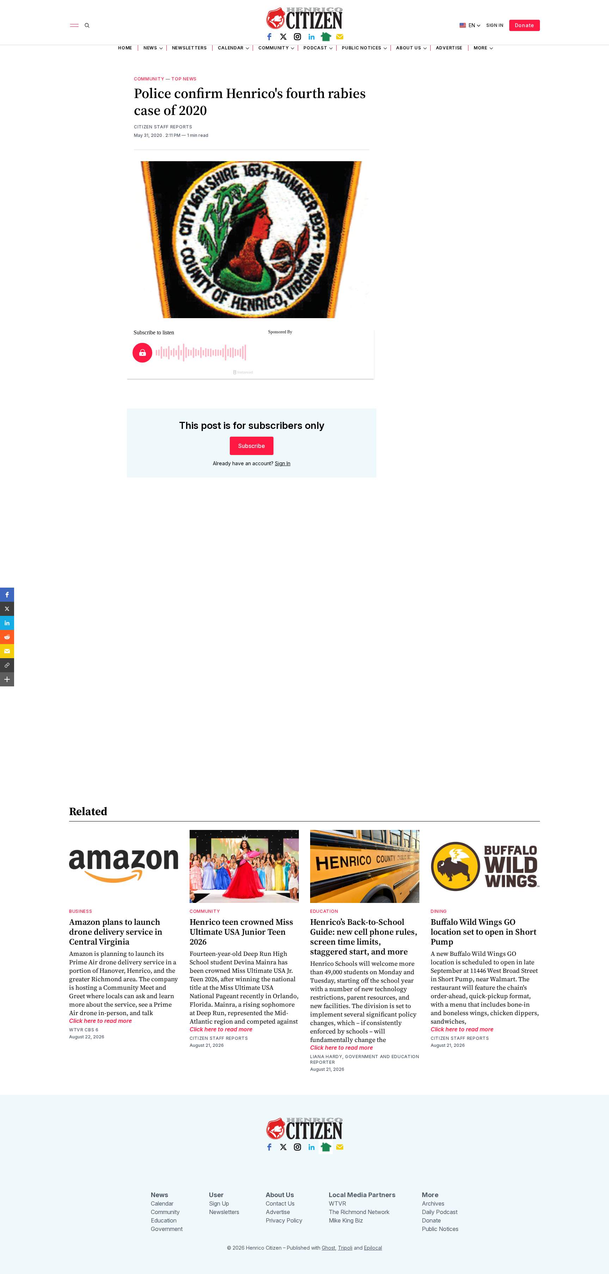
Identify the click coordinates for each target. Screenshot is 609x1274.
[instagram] (297, 37)
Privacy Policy (284, 1220)
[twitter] (283, 37)
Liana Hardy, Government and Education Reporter (364, 1059)
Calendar (231, 47)
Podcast (315, 47)
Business (80, 911)
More (480, 47)
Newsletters (189, 47)
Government (167, 1228)
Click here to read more (100, 1020)
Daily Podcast (439, 1211)
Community (273, 47)
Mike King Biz (346, 1220)
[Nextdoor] (326, 37)
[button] (7, 595)
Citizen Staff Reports (163, 126)
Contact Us (280, 1203)
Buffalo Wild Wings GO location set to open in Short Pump (483, 931)
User (216, 1195)
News (150, 47)
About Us (408, 47)
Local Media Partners (362, 1195)
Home (125, 47)
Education (324, 911)
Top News (184, 78)
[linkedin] (311, 37)
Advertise (449, 47)
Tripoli (345, 1248)
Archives (433, 1203)
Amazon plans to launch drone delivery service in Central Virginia (115, 931)
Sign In (495, 25)
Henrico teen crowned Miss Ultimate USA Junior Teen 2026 (241, 931)
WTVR (337, 1203)
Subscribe (251, 445)
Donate (524, 25)
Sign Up (219, 1203)
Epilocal (373, 1248)
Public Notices (361, 47)
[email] (340, 37)
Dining (439, 911)
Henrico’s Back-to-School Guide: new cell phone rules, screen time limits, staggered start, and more (363, 936)
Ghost (328, 1248)
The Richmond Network (359, 1211)
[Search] (87, 25)
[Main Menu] (74, 25)
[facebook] (269, 37)
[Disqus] (251, 584)
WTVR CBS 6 (84, 1029)
